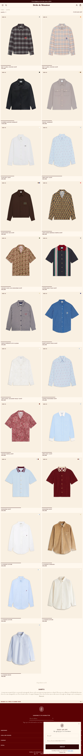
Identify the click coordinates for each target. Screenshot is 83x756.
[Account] (77, 5)
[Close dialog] (79, 724)
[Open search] (6, 5)
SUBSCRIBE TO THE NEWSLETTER (41, 715)
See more (41, 696)
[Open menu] (2, 5)
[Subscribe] (52, 718)
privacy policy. (70, 750)
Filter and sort (77, 12)
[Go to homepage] (41, 709)
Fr (37, 753)
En (35, 753)
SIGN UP (62, 747)
